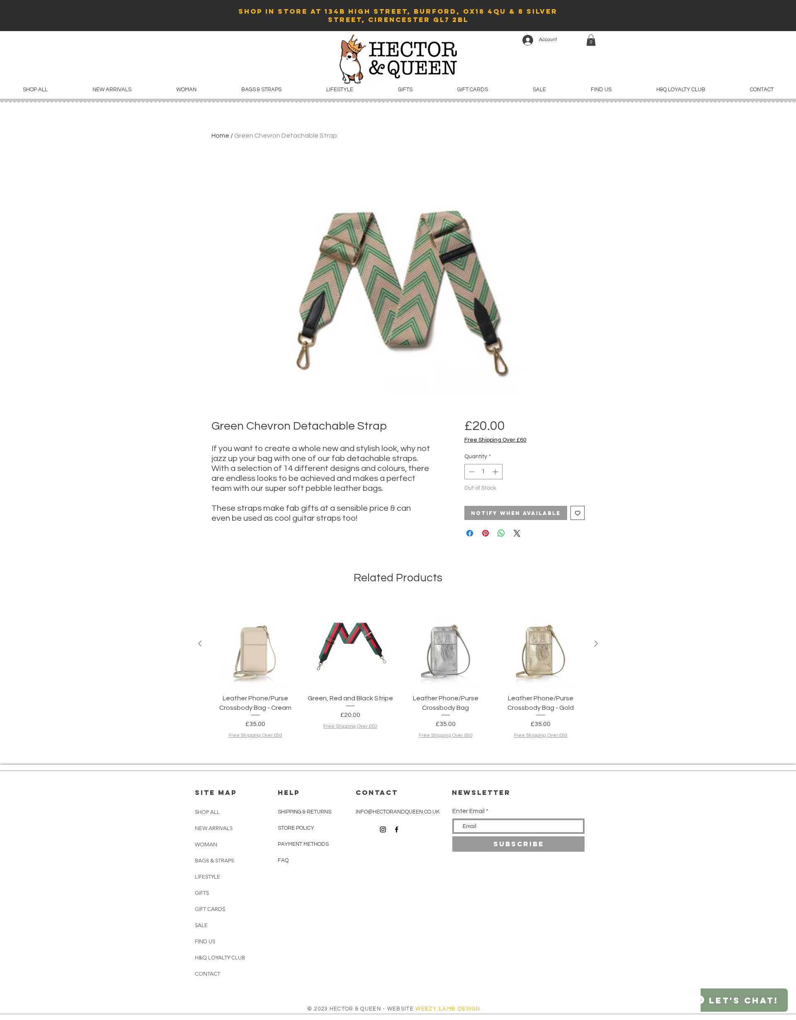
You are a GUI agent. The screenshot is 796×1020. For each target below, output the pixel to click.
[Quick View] (255, 643)
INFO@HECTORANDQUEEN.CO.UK (397, 812)
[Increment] (496, 471)
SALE (201, 925)
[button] (591, 40)
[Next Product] (596, 643)
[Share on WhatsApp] (501, 533)
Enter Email (468, 811)
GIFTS (202, 893)
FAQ (283, 860)
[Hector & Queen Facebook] (396, 829)
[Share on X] (517, 533)
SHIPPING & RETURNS (304, 812)
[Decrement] (471, 471)
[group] (398, 679)
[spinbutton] (483, 471)
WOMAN (206, 844)
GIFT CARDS (210, 909)
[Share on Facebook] (470, 533)
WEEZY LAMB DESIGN (447, 1009)
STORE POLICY (296, 828)
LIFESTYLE (207, 877)
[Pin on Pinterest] (485, 533)
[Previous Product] (200, 643)
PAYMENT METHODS (303, 844)
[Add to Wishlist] (577, 513)
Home (220, 135)
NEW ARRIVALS (214, 828)
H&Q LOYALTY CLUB (215, 957)
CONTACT (207, 974)
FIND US (205, 941)
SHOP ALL (207, 812)
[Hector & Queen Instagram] (383, 829)
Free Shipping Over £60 (495, 440)
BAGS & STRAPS (214, 860)
